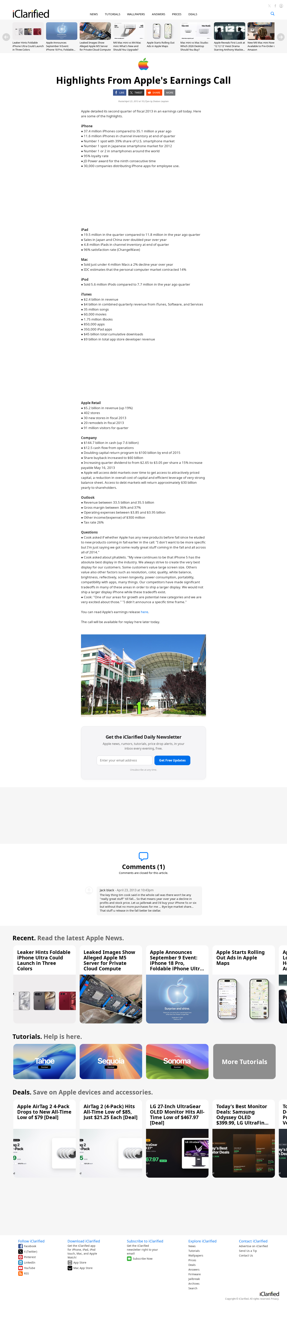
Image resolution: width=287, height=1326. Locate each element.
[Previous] (6, 37)
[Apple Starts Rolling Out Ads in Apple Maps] (162, 39)
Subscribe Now (142, 1258)
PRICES (176, 14)
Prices (192, 1260)
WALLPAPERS (136, 14)
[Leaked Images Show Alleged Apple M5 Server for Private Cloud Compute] (95, 39)
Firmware (194, 1274)
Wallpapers (195, 1255)
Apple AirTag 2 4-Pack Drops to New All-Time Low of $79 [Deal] (44, 1111)
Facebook (30, 1246)
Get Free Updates (172, 760)
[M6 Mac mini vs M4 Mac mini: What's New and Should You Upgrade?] (128, 39)
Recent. (24, 938)
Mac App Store (83, 1268)
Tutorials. (27, 1036)
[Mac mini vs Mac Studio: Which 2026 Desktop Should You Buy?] (196, 39)
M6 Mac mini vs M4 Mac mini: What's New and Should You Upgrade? (127, 46)
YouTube (29, 1268)
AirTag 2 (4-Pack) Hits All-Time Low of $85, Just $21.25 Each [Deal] (110, 1111)
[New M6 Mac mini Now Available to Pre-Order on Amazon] (263, 39)
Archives (194, 1283)
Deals (192, 1265)
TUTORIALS (112, 14)
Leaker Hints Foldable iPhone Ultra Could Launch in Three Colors (28, 46)
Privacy (275, 1298)
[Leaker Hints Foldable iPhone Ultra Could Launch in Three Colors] (28, 39)
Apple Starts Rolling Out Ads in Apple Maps (161, 44)
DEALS (192, 14)
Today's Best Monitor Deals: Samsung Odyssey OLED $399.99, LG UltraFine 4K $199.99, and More (241, 1117)
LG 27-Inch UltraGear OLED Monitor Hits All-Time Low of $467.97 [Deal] (177, 1114)
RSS (26, 1273)
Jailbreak (194, 1279)
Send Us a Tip (248, 1251)
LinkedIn (29, 1262)
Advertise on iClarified (253, 1246)
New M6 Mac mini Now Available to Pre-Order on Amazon (262, 46)
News (192, 1246)
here (144, 612)
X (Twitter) (30, 1251)
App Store (79, 1262)
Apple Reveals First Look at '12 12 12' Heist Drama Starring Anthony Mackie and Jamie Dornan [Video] (229, 48)
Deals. (21, 1092)
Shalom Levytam (161, 101)
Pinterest (30, 1257)
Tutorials (194, 1251)
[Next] (281, 37)
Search (192, 1288)
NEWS (94, 14)
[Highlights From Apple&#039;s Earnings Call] (143, 675)
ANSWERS (158, 14)
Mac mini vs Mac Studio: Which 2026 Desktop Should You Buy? (194, 46)
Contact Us (246, 1255)
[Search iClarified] (273, 14)
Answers (194, 1269)
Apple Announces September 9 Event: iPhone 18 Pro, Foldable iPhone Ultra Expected (59, 48)
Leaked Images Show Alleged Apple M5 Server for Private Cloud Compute (95, 46)
